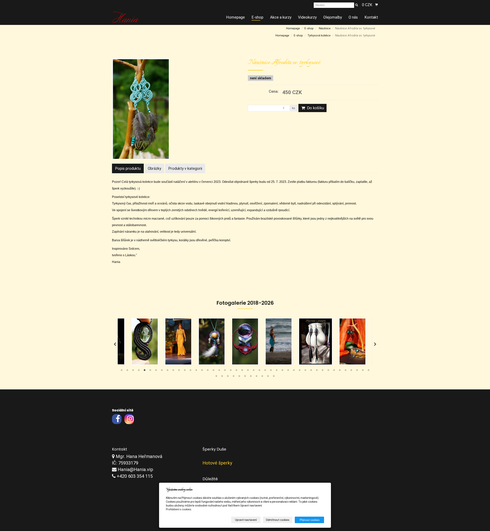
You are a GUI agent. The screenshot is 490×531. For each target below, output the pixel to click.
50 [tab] (245, 377)
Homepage (235, 17)
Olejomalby (332, 17)
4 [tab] (139, 371)
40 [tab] (345, 371)
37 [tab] (328, 371)
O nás (353, 17)
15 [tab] (202, 371)
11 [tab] (179, 371)
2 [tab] (127, 371)
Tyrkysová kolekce (319, 35)
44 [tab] (368, 371)
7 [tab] (156, 371)
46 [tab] (222, 377)
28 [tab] (276, 371)
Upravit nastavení (246, 519)
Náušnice (325, 28)
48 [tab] (233, 377)
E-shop (257, 17)
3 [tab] (133, 371)
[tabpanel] (245, 341)
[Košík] (376, 5)
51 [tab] (251, 377)
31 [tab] (294, 371)
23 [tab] (248, 371)
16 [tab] (208, 371)
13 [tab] (190, 371)
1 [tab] (121, 371)
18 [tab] (219, 371)
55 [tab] (274, 377)
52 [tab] (256, 377)
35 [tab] (317, 371)
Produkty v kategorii (185, 168)
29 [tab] (282, 371)
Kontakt (371, 17)
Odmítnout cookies (277, 519)
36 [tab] (322, 371)
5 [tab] (144, 371)
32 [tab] (299, 371)
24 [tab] (254, 371)
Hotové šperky (217, 463)
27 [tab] (271, 371)
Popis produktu (128, 168)
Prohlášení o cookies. (179, 509)
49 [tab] (239, 377)
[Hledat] (356, 5)
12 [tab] (185, 371)
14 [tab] (196, 371)
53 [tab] (262, 377)
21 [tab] (236, 371)
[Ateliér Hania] (125, 17)
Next (375, 344)
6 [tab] (150, 371)
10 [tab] (173, 371)
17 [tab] (213, 371)
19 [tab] (225, 371)
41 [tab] (351, 371)
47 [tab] (228, 377)
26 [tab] (265, 371)
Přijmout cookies (309, 519)
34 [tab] (311, 371)
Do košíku (315, 108)
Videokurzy (307, 17)
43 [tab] (363, 371)
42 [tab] (357, 371)
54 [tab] (268, 377)
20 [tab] (231, 371)
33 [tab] (305, 371)
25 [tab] (259, 371)
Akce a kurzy (280, 17)
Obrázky (154, 168)
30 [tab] (288, 371)
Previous (115, 344)
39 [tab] (340, 371)
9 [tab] (167, 371)
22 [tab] (242, 371)
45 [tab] (216, 377)
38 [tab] (334, 371)
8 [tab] (162, 371)
